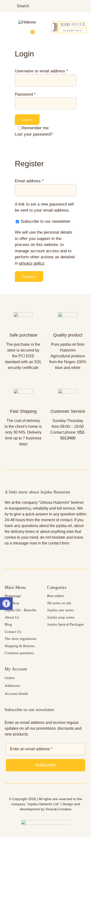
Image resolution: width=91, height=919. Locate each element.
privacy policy (31, 263)
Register (29, 276)
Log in (27, 120)
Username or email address (41, 71)
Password (25, 94)
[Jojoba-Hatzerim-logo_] (68, 23)
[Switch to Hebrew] (27, 22)
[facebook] (77, 6)
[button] (6, 603)
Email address (29, 181)
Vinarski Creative (58, 809)
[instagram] (85, 6)
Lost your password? (34, 134)
